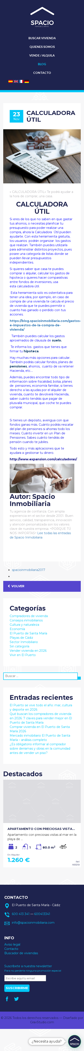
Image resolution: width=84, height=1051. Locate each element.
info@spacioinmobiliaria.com (33, 923)
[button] (74, 1041)
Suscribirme (17, 988)
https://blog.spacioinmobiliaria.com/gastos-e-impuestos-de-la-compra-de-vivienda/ (45, 325)
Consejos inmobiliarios (26, 620)
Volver (17, 586)
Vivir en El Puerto (23, 655)
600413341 (42, 914)
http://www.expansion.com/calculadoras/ (43, 459)
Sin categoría (19, 646)
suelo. (57, 340)
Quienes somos (42, 47)
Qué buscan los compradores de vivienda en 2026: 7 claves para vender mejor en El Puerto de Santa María (41, 718)
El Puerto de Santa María (28, 633)
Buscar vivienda (42, 38)
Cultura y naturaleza (24, 625)
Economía (17, 629)
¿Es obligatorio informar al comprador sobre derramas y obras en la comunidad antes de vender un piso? (40, 748)
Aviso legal (12, 944)
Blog (42, 64)
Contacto (42, 72)
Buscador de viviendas (21, 953)
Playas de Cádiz (21, 638)
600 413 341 (21, 914)
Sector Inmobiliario (24, 642)
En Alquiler (14, 855)
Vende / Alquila (42, 55)
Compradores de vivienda (29, 616)
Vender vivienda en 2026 (28, 651)
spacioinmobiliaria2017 (28, 570)
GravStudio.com (42, 1022)
